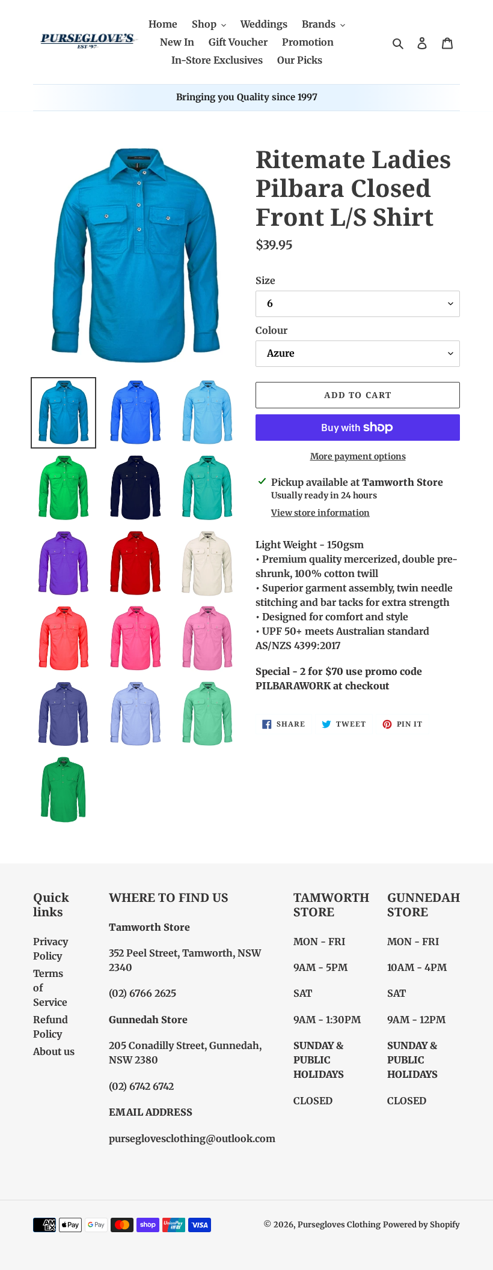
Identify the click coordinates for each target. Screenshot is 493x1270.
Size (265, 280)
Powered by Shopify (421, 1225)
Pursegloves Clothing (339, 1225)
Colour (271, 330)
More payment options (358, 456)
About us (54, 1051)
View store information (320, 512)
